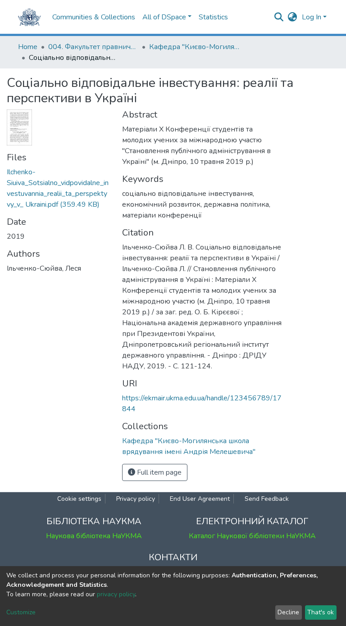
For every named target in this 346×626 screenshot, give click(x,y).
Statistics (213, 17)
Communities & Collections (93, 17)
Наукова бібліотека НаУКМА (94, 536)
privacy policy (116, 594)
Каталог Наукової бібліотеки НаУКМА (252, 536)
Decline (288, 612)
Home (27, 47)
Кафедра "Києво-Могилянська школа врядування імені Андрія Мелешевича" (194, 47)
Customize (21, 612)
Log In (311, 17)
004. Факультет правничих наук (93, 47)
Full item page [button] (158, 472)
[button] (292, 17)
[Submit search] (279, 17)
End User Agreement (200, 498)
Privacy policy (135, 498)
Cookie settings (79, 498)
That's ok (320, 612)
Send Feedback (267, 498)
